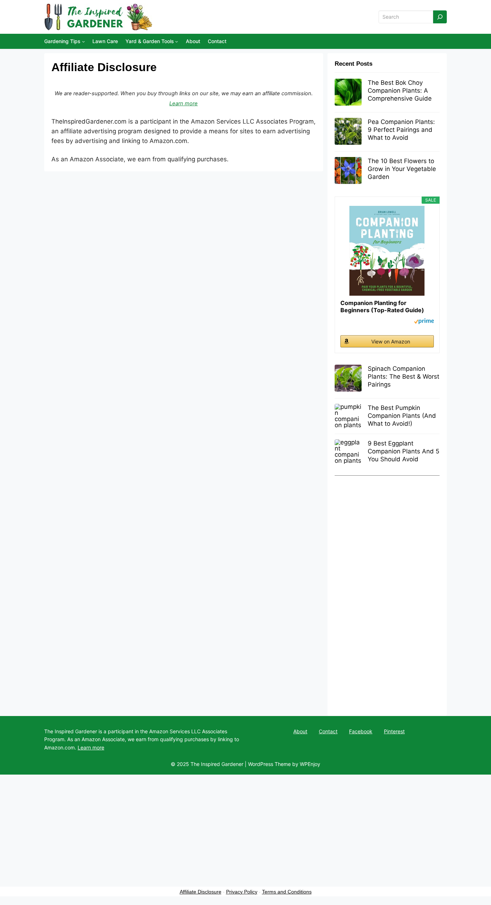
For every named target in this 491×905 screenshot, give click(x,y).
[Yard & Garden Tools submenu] (176, 41)
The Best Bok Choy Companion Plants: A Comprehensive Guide (400, 90)
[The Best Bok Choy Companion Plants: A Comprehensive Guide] (348, 93)
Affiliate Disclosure (200, 892)
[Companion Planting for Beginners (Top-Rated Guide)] (387, 251)
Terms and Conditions (287, 892)
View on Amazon (390, 341)
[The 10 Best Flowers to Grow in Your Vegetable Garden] (348, 171)
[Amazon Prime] (424, 322)
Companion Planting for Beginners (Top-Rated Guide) (382, 306)
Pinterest (394, 731)
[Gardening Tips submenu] (83, 41)
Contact (328, 731)
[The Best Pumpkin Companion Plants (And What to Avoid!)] (348, 416)
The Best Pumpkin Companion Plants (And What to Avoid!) (402, 415)
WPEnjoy (310, 764)
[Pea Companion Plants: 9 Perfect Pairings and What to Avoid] (348, 132)
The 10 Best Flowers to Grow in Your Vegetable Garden (402, 168)
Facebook (360, 731)
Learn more (183, 103)
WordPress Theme (269, 764)
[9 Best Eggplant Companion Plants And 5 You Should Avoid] (348, 451)
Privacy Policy (241, 892)
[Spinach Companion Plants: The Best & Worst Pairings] (348, 379)
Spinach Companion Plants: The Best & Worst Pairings (403, 376)
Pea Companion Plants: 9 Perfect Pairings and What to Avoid (401, 129)
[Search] (440, 17)
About (300, 731)
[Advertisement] (387, 592)
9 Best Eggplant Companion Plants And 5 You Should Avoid (403, 451)
